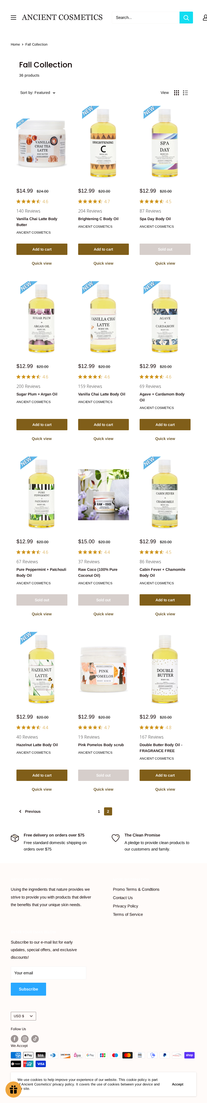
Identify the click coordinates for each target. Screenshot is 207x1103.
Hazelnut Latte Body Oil (37, 745)
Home (15, 44)
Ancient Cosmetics (33, 232)
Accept (177, 1084)
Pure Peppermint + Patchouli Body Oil (41, 572)
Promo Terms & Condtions (136, 889)
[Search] (186, 17)
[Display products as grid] (176, 92)
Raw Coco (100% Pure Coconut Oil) (98, 572)
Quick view (42, 263)
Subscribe (28, 989)
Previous (33, 811)
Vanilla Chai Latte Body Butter (36, 222)
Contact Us (123, 897)
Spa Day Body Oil (155, 219)
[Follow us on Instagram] (25, 1039)
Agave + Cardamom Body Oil (162, 397)
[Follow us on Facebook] (14, 1039)
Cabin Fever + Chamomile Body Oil (162, 572)
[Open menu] (13, 17)
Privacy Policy (125, 906)
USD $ (19, 1016)
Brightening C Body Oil (98, 219)
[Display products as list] (185, 92)
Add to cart (41, 249)
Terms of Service (128, 914)
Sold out (165, 249)
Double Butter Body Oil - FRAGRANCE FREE (161, 748)
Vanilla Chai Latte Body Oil (101, 394)
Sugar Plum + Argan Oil (36, 394)
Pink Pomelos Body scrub (101, 745)
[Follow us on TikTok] (35, 1039)
